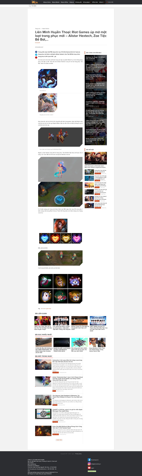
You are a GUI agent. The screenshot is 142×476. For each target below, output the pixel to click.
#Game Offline (64, 2)
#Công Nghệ (86, 2)
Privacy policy (78, 453)
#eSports (72, 2)
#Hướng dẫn (78, 2)
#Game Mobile (55, 2)
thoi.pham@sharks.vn (42, 469)
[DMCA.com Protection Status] (92, 471)
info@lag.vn (36, 465)
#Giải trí (101, 2)
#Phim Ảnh (95, 2)
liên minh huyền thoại (46, 308)
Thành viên (110, 2)
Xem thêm (59, 439)
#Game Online (47, 2)
